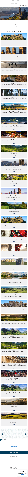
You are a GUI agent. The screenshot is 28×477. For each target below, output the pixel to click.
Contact (20, 5)
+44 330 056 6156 (23, 5)
